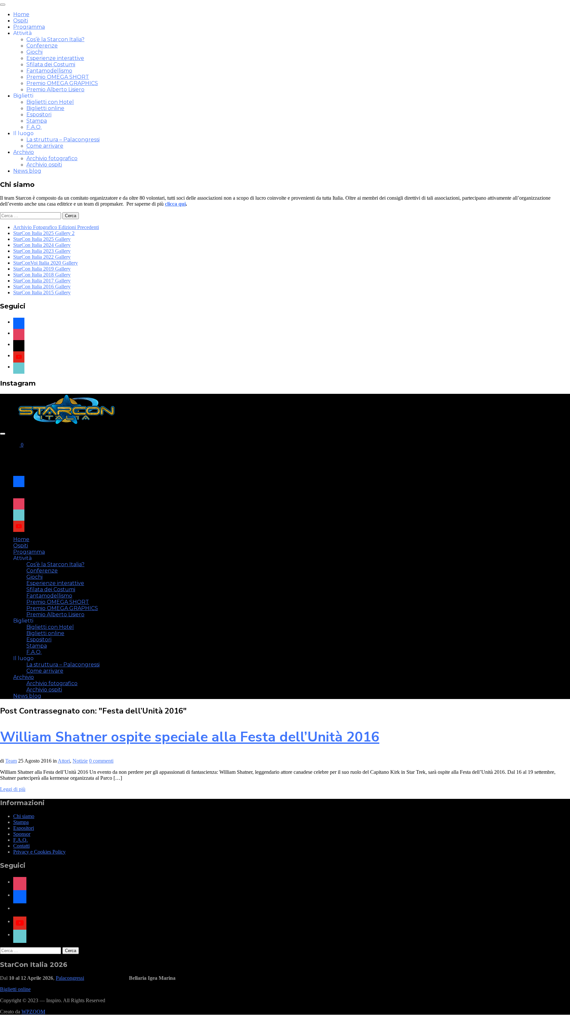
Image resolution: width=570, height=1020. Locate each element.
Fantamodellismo (49, 71)
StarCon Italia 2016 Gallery (42, 286)
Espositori (38, 114)
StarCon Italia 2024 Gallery (42, 245)
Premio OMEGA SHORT (57, 77)
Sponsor (21, 834)
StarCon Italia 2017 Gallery (42, 280)
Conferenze (42, 46)
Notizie (80, 761)
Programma (29, 27)
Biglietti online (45, 108)
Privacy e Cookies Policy (39, 852)
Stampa (36, 121)
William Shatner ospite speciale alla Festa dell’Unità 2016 (189, 737)
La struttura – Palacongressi (63, 139)
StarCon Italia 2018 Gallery (42, 274)
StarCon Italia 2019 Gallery (42, 269)
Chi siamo (23, 816)
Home (21, 14)
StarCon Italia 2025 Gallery (42, 239)
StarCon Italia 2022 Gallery (42, 257)
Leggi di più (12, 789)
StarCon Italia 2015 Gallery (42, 292)
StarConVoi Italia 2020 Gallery (45, 263)
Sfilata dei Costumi (50, 64)
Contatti (21, 846)
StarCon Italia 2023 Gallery (42, 251)
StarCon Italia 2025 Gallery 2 (44, 233)
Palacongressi (70, 978)
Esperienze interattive (55, 58)
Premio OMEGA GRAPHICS (62, 83)
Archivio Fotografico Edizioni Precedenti (56, 227)
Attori (64, 761)
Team (11, 761)
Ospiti (20, 20)
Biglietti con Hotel (50, 102)
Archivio (23, 152)
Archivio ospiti (44, 164)
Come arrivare (44, 146)
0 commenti (101, 761)
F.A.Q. (34, 127)
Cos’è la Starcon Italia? (55, 39)
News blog (27, 171)
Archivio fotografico (52, 158)
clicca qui (175, 204)
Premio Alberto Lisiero (55, 89)
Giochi (34, 52)
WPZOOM (33, 1011)
